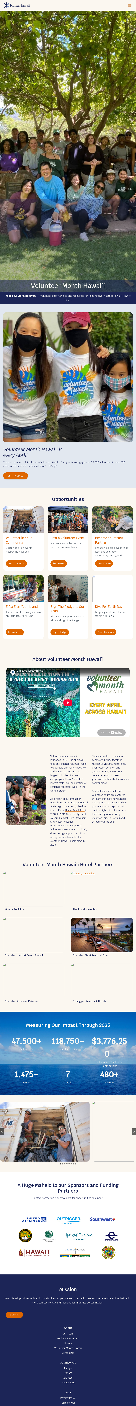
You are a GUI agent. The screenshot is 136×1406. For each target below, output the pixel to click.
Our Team (68, 1333)
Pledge (68, 1368)
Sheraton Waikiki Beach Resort (24, 955)
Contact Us (68, 1352)
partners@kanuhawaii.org (56, 1197)
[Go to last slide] (2, 1131)
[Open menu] (130, 5)
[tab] (60, 1163)
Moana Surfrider (15, 909)
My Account (68, 1382)
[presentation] (34, 889)
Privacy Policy (68, 1397)
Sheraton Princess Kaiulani (21, 1001)
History (68, 1343)
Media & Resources (68, 1338)
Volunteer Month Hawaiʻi (68, 1348)
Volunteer (68, 1377)
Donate (14, 1314)
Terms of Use (68, 1402)
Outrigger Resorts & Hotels (89, 1001)
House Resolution (75, 810)
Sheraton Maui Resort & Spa (90, 955)
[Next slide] (134, 1131)
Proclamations (58, 825)
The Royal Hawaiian (85, 909)
